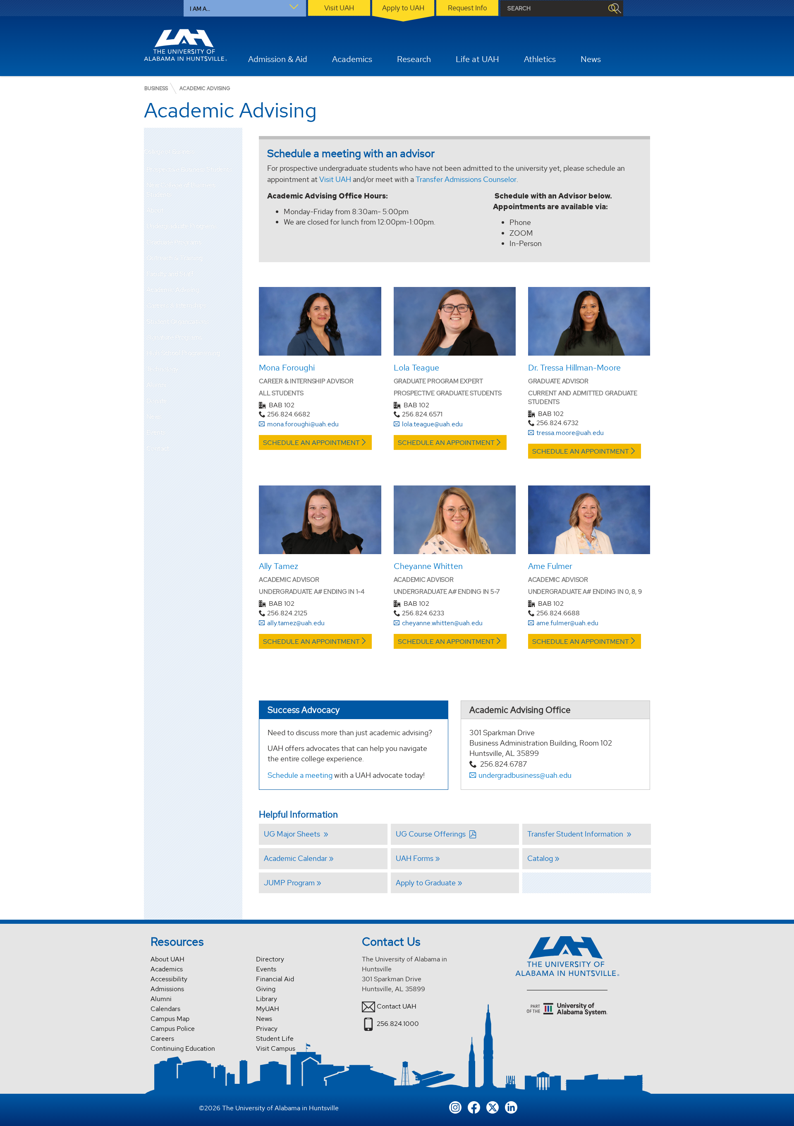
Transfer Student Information (576, 834)
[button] (236, 210)
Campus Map (170, 1018)
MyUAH (267, 1008)
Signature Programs (174, 337)
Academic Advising (172, 289)
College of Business (169, 151)
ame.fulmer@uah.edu (567, 623)
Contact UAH (396, 1006)
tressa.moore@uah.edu (570, 432)
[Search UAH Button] (612, 8)
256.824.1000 (398, 1023)
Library (266, 999)
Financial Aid (275, 979)
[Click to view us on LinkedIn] (511, 1107)
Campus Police (173, 1028)
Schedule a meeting (300, 775)
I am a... (200, 8)
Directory (270, 959)
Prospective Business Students (189, 169)
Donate (156, 401)
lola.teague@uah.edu (432, 424)
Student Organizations (177, 321)
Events (155, 432)
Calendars (165, 1008)
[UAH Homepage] (185, 45)
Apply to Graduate (426, 882)
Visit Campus (275, 1048)
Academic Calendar (295, 858)
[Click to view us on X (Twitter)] (492, 1107)
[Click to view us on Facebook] (474, 1107)
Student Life (275, 1038)
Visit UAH (335, 179)
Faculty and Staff (170, 274)
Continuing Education (183, 1048)
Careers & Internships (176, 305)
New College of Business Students (180, 189)
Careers (162, 1038)
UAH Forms (414, 858)
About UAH (167, 959)
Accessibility (169, 979)
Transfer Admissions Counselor (466, 179)
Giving (265, 989)
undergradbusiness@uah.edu (525, 775)
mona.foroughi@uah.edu (303, 424)
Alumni (156, 384)
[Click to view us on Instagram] (455, 1107)
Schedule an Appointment (311, 442)
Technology (162, 369)
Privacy (266, 1028)
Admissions (167, 989)
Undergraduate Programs (181, 226)
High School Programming (183, 353)
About (155, 210)
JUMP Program (289, 882)
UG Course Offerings (431, 834)
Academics (167, 969)
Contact (157, 448)
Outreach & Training (174, 257)
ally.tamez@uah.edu (296, 623)
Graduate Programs (173, 242)
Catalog (540, 858)
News (154, 416)
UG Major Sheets (293, 834)
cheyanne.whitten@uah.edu (442, 623)
